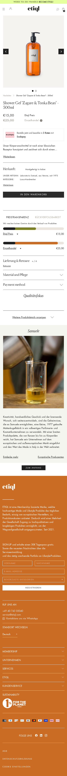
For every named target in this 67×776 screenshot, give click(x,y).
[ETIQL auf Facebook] (36, 735)
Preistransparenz (17, 217)
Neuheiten (7, 96)
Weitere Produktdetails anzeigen (29, 317)
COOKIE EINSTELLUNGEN (16, 767)
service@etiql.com (11, 615)
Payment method (14, 285)
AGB (4, 751)
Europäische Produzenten (51, 457)
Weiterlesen (9, 157)
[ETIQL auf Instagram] (46, 735)
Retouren (7, 266)
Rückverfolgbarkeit (48, 217)
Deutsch (6, 634)
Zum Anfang (33, 468)
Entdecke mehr (10, 457)
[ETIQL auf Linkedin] (41, 735)
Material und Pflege (15, 275)
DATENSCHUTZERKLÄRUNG (17, 759)
